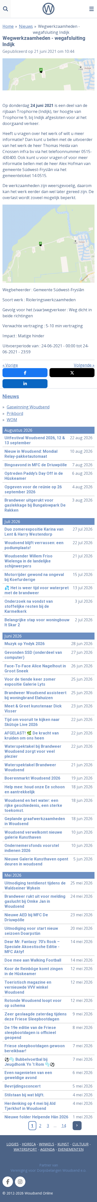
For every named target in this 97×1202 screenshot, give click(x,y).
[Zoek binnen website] (5, 9)
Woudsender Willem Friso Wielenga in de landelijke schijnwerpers (28, 561)
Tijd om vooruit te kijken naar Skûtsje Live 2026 (32, 722)
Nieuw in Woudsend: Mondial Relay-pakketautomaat (30, 454)
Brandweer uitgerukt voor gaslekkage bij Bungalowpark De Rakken (35, 505)
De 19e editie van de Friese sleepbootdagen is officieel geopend (30, 1032)
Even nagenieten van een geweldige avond (28, 1075)
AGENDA (47, 1149)
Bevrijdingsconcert (22, 1086)
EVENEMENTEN (71, 1149)
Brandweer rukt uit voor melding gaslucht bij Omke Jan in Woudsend (34, 901)
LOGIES (12, 1144)
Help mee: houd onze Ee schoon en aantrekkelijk (34, 789)
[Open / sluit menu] (91, 9)
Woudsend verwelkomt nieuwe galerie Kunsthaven (33, 835)
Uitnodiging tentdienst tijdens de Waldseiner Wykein (35, 885)
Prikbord (15, 413)
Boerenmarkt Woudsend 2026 (32, 778)
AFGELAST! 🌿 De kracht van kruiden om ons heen (31, 735)
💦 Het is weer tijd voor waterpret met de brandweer (36, 590)
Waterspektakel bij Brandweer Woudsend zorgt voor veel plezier (32, 751)
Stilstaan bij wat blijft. (24, 1095)
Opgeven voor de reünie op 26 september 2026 (33, 489)
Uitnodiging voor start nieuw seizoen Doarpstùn (31, 931)
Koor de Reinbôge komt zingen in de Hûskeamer (33, 971)
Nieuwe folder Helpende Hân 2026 (36, 1117)
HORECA (29, 1144)
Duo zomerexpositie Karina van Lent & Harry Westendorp (33, 532)
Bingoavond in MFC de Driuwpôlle (35, 465)
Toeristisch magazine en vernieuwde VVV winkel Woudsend (27, 987)
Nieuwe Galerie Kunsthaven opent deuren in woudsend (36, 861)
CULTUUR (80, 1144)
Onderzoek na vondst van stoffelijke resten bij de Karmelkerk (28, 606)
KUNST (63, 1144)
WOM (12, 419)
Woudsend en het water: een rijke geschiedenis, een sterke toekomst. (33, 805)
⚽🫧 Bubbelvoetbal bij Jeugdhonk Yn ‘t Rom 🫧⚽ (29, 1062)
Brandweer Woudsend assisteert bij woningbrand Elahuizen (35, 695)
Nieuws (26, 26)
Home (8, 26)
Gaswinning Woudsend (28, 407)
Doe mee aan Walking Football (32, 960)
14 (63, 1125)
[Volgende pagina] (77, 1125)
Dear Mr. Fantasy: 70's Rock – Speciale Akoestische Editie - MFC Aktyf (32, 946)
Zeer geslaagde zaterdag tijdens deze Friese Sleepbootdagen (35, 1016)
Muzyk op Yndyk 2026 (24, 643)
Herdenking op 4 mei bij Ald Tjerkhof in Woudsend (29, 1106)
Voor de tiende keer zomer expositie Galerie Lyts (30, 682)
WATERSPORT (25, 1149)
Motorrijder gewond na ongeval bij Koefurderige (34, 577)
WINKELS (46, 1144)
